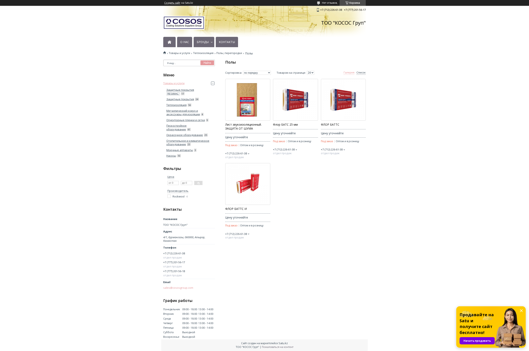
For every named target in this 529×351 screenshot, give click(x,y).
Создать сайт (172, 2)
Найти (207, 62)
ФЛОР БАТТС (330, 124)
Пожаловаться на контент (277, 347)
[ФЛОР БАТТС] (343, 100)
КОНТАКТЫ (227, 42)
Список (361, 72)
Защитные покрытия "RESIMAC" (180, 91)
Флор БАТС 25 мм (285, 124)
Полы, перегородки (229, 53)
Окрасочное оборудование (184, 135)
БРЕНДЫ (203, 42)
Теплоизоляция (203, 53)
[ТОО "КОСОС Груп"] (184, 23)
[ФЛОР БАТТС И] (247, 184)
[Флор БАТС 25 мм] (295, 100)
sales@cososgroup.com (178, 288)
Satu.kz (283, 343)
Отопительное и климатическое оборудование (187, 142)
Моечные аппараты (179, 150)
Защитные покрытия (180, 99)
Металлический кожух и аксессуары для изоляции (183, 112)
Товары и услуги (179, 53)
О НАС (184, 42)
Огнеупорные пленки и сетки (185, 120)
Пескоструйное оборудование (176, 127)
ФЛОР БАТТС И (236, 209)
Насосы (171, 155)
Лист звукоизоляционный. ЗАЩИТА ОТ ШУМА (243, 126)
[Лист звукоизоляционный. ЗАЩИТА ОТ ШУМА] (247, 100)
